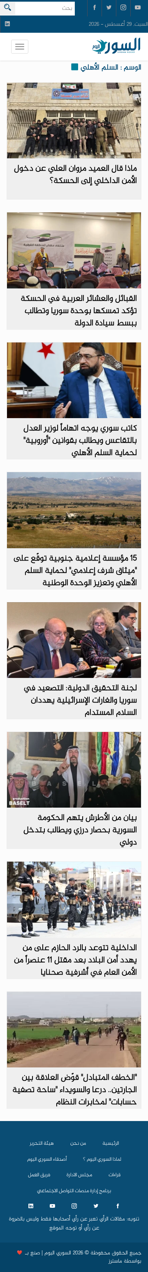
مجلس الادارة (79, 1175)
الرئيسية (110, 1143)
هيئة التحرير (42, 1143)
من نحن (78, 1143)
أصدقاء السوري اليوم (47, 1159)
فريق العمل (39, 1175)
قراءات (114, 1175)
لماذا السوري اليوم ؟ (102, 1159)
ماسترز (115, 1261)
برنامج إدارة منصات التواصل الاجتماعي (74, 1190)
